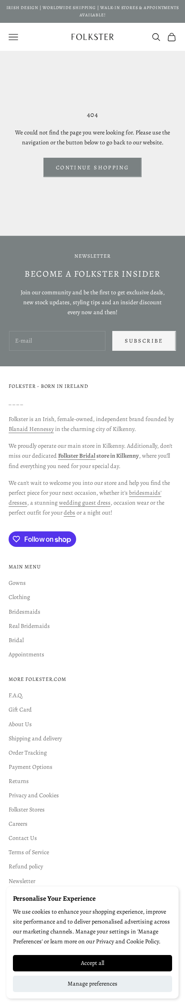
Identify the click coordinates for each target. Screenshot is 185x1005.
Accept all (92, 963)
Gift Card (20, 709)
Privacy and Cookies (34, 795)
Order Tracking (28, 753)
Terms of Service (29, 852)
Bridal (16, 640)
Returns (19, 781)
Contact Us (23, 838)
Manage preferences (92, 984)
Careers (18, 824)
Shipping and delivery (35, 738)
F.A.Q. (16, 695)
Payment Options (30, 767)
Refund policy (26, 866)
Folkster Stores (27, 809)
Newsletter (22, 881)
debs (69, 513)
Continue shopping (92, 167)
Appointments (26, 654)
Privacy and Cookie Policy (127, 941)
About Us (20, 724)
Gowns (17, 583)
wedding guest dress (85, 503)
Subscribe (144, 340)
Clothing (19, 597)
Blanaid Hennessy (31, 429)
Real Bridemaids (29, 626)
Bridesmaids (24, 612)
